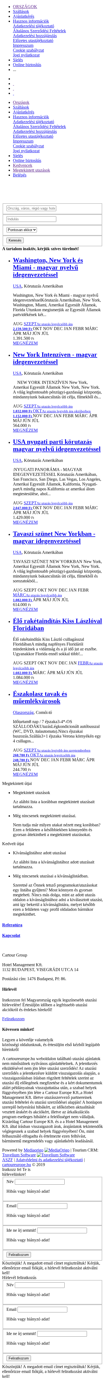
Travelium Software (19, 1155)
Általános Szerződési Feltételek (39, 31)
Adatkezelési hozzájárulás (35, 35)
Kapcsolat (11, 935)
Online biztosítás (27, 64)
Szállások (21, 11)
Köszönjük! (12, 1263)
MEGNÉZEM (25, 343)
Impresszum (23, 45)
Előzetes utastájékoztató (33, 40)
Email (11, 1205)
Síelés (18, 60)
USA (17, 286)
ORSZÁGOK (25, 6)
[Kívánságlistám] (13, 83)
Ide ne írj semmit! (21, 1230)
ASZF (7, 1159)
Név (10, 1181)
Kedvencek (22, 165)
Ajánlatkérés (23, 16)
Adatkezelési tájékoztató (33, 26)
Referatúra (12, 925)
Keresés (15, 240)
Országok (21, 102)
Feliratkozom (13, 1019)
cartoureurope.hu (16, 1164)
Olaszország (23, 712)
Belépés (19, 175)
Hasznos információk (31, 21)
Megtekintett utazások (31, 170)
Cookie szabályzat (28, 50)
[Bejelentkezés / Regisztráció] (13, 93)
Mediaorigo (33, 1150)
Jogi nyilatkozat (26, 55)
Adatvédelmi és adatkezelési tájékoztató (49, 1159)
